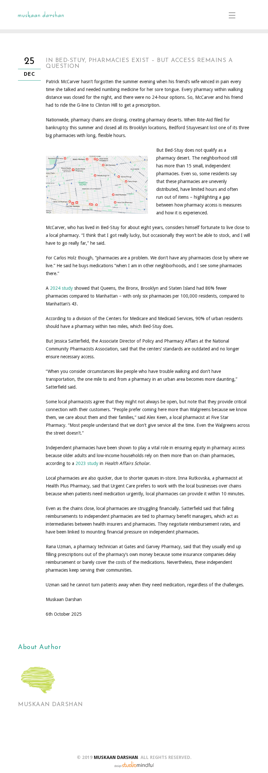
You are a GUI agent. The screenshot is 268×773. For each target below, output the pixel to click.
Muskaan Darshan (50, 705)
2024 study (61, 288)
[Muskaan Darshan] (41, 14)
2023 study (86, 463)
